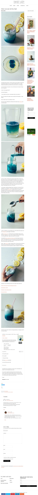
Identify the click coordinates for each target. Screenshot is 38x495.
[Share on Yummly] (22, 494)
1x (19, 351)
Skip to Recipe (3, 10)
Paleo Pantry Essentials (4, 483)
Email (4, 449)
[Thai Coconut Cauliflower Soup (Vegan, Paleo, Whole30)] (31, 73)
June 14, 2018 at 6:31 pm (9, 400)
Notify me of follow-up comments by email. (10, 457)
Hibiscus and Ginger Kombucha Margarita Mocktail (8, 285)
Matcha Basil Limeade (4, 287)
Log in (26, 492)
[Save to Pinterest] (12, 494)
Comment (4, 433)
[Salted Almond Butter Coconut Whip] (31, 57)
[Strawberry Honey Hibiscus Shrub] (31, 40)
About (11, 480)
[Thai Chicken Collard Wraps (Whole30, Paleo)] (31, 23)
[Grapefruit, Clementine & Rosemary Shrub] (31, 91)
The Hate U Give (5, 233)
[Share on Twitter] (8, 494)
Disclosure (20, 101)
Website (4, 453)
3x (22, 351)
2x (21, 351)
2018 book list (4, 231)
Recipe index (12, 478)
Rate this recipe (5, 430)
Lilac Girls (6, 243)
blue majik (6, 360)
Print (20, 342)
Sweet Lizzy (19, 2)
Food (1, 478)
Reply (4, 409)
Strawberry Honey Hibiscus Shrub (6, 289)
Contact (11, 482)
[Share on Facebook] (3, 494)
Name (4, 445)
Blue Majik (9, 189)
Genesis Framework (21, 492)
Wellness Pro (16, 492)
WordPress (24, 492)
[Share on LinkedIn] (17, 494)
